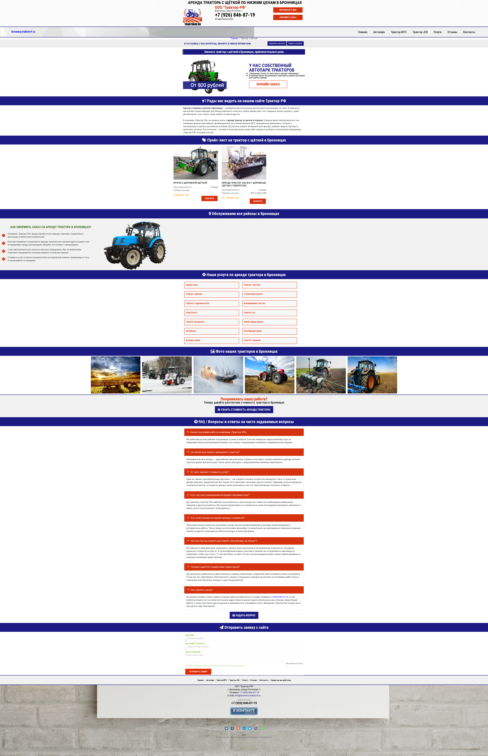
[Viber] (255, 728)
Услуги (437, 32)
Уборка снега (192, 285)
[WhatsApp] (261, 728)
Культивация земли (253, 331)
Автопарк (379, 32)
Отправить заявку (198, 671)
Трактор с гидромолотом (197, 303)
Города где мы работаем (281, 680)
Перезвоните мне (287, 10)
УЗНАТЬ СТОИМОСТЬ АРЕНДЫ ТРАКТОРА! (245, 409)
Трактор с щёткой (194, 294)
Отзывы (452, 32)
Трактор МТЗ (399, 32)
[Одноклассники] (238, 728)
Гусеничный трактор (253, 294)
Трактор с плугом (252, 285)
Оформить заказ (287, 17)
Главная (362, 32)
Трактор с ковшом (252, 340)
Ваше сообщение (193, 652)
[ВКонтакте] (226, 728)
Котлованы (191, 331)
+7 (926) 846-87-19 (235, 15)
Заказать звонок (277, 43)
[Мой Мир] (244, 728)
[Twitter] (249, 728)
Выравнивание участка (254, 303)
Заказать (209, 198)
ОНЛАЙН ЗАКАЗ (268, 84)
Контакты (469, 32)
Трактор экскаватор (195, 322)
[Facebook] (232, 728)
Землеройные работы (253, 322)
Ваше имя (189, 635)
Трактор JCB (420, 32)
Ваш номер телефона (195, 644)
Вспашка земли (193, 340)
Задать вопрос (295, 43)
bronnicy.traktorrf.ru (23, 31)
